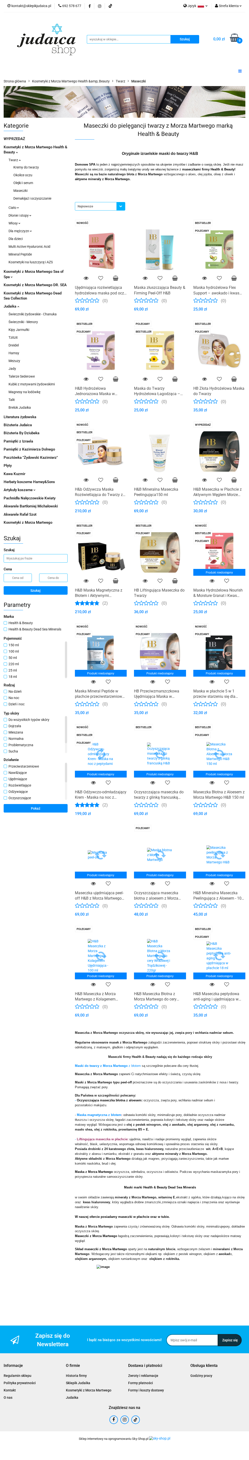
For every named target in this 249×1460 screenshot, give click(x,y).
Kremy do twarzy (26, 167)
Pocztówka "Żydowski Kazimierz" (31, 457)
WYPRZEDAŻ (14, 139)
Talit (12, 400)
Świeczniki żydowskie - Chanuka (33, 314)
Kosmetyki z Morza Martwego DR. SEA (35, 285)
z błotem (135, 1066)
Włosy (13, 223)
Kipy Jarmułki (19, 330)
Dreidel (14, 345)
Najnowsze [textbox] (85, 206)
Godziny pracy (201, 1376)
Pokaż (35, 808)
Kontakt (10, 1390)
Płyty (8, 465)
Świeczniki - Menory (23, 322)
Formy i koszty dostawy (146, 1390)
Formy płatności (140, 1383)
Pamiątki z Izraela (18, 441)
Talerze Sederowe (22, 376)
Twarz (14, 160)
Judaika (10, 306)
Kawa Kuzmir (14, 474)
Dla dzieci (16, 239)
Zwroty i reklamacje (143, 1376)
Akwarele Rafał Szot (20, 514)
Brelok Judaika (20, 407)
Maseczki (20, 191)
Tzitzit (13, 337)
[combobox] (100, 206)
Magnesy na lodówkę (24, 392)
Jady (12, 369)
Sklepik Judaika (78, 1383)
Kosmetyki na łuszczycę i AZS (31, 262)
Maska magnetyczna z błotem (99, 1115)
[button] (13, 1365)
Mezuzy (14, 361)
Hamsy (14, 353)
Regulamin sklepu (17, 1376)
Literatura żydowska (20, 417)
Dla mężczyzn (19, 231)
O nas (8, 1397)
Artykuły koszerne (19, 490)
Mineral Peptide (20, 254)
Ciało (13, 208)
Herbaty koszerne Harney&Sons (29, 482)
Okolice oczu (22, 175)
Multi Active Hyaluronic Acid (29, 246)
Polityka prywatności (20, 1383)
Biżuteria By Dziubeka (21, 433)
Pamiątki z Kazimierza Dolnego (29, 449)
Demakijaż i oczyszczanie (32, 198)
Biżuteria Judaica (18, 425)
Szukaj (35, 591)
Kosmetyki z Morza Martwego (28, 522)
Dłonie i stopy (19, 215)
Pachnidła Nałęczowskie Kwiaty (29, 498)
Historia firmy (76, 1376)
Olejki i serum (23, 183)
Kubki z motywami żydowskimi (32, 384)
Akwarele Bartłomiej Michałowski (31, 506)
